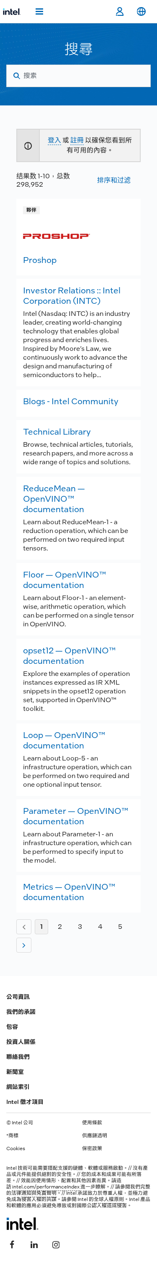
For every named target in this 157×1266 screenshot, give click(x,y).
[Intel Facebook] (12, 1243)
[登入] (119, 11)
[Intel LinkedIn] (34, 1243)
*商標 (12, 1135)
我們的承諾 (21, 1012)
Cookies (15, 1148)
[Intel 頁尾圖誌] (22, 1223)
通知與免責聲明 (39, 1193)
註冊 (77, 140)
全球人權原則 (109, 1199)
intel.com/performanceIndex (46, 1186)
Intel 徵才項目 (25, 1102)
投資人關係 (21, 1042)
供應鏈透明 (94, 1135)
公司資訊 (18, 997)
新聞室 (15, 1072)
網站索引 (18, 1087)
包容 (12, 1027)
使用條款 (92, 1122)
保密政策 (92, 1148)
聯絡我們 (18, 1057)
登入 (54, 140)
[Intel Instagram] (56, 1243)
